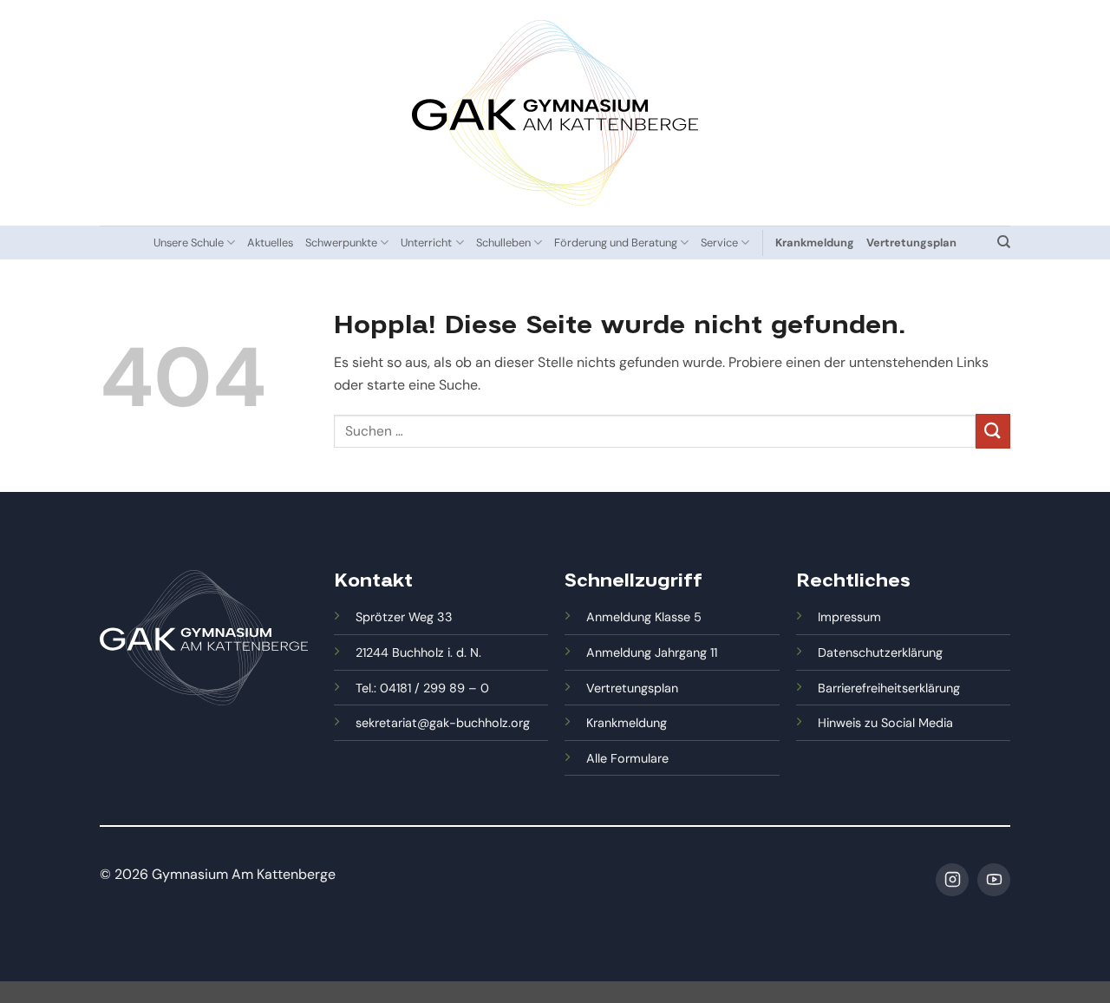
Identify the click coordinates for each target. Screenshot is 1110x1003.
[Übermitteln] (993, 431)
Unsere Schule (188, 242)
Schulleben (503, 242)
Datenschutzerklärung (880, 652)
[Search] (1003, 242)
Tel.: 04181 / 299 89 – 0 (422, 688)
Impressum (849, 617)
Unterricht (426, 242)
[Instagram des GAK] (952, 879)
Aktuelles (270, 242)
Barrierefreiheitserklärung (889, 688)
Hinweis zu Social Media (885, 723)
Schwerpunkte (341, 242)
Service (719, 242)
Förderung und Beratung (615, 242)
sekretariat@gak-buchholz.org (443, 723)
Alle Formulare (627, 758)
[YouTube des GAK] (993, 879)
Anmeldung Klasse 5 (644, 617)
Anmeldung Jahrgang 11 (651, 652)
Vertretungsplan (632, 688)
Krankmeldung (626, 723)
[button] (38, 965)
